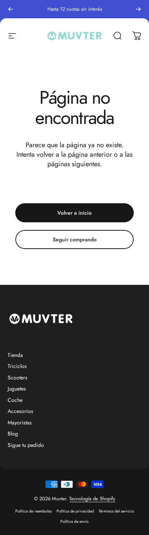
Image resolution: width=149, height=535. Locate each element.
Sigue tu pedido (26, 445)
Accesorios (20, 411)
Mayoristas (20, 422)
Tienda (15, 355)
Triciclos (17, 366)
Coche (15, 400)
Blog (13, 434)
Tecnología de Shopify (92, 498)
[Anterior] (10, 9)
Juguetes (17, 389)
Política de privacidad (75, 511)
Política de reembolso (33, 511)
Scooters (18, 377)
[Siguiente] (138, 9)
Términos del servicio (116, 511)
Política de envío (74, 521)
